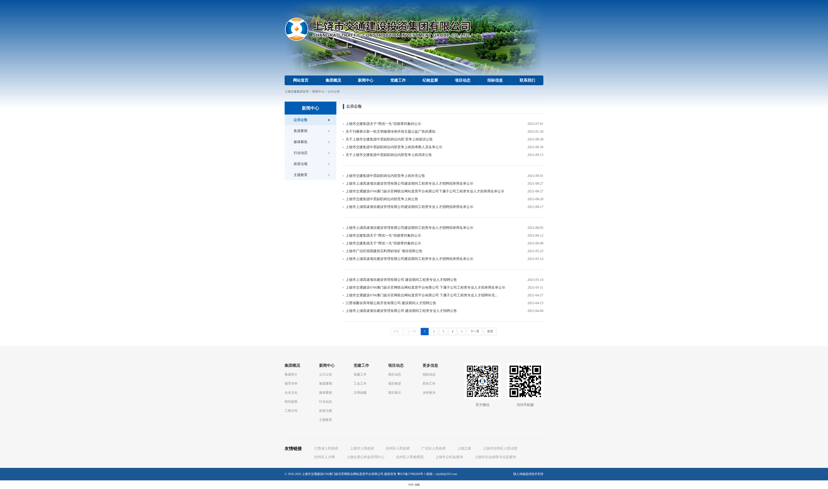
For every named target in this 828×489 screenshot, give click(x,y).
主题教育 (300, 175)
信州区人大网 (324, 457)
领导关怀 (291, 383)
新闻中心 (365, 80)
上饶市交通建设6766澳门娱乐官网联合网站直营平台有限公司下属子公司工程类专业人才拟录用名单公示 (425, 191)
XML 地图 (414, 484)
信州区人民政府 (398, 448)
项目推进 (394, 383)
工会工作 (360, 383)
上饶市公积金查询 (449, 457)
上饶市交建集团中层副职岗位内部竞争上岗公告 (382, 199)
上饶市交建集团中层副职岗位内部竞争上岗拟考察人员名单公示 (394, 147)
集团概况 (333, 80)
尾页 (490, 331)
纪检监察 (430, 80)
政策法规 (300, 164)
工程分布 (291, 410)
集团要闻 (300, 131)
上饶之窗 (464, 448)
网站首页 (301, 80)
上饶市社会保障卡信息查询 (495, 457)
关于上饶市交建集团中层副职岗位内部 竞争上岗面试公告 (389, 139)
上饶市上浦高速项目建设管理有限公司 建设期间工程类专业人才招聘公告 (401, 279)
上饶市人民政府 (362, 448)
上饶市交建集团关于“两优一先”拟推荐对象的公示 (383, 124)
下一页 (474, 331)
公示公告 (334, 91)
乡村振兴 (429, 392)
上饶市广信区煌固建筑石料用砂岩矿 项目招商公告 (384, 251)
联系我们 (527, 80)
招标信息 (495, 80)
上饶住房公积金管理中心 (365, 457)
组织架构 (291, 401)
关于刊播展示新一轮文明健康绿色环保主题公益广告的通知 (390, 131)
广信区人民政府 (434, 448)
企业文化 (291, 392)
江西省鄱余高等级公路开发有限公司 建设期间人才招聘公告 (391, 303)
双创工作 (429, 383)
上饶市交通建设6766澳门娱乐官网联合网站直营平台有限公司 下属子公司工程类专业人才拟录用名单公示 (425, 287)
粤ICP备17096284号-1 (411, 474)
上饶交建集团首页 (297, 91)
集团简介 (291, 374)
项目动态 (462, 80)
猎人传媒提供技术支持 (528, 474)
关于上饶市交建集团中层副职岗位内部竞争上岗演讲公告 (389, 155)
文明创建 (360, 392)
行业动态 (300, 153)
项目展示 (394, 392)
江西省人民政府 (326, 448)
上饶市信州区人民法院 (500, 448)
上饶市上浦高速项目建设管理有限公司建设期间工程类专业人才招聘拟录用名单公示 (409, 183)
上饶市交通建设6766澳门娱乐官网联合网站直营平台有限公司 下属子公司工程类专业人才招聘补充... (421, 295)
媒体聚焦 (300, 142)
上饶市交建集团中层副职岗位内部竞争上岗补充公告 (385, 176)
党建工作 (398, 80)
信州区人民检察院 (410, 457)
